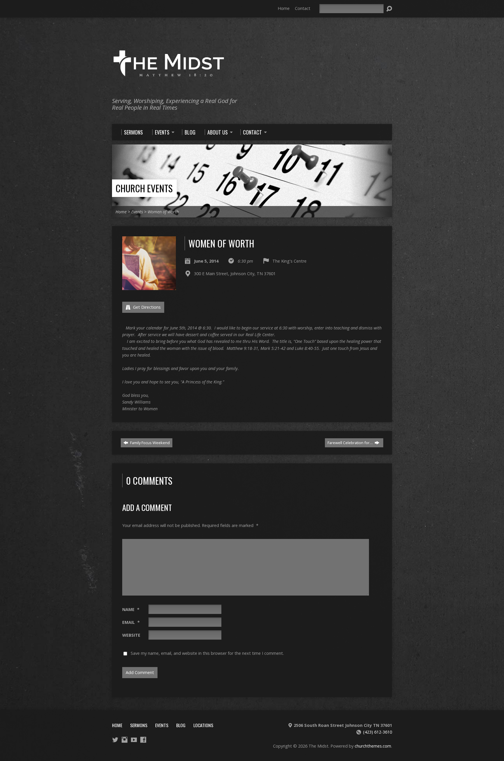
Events (137, 211)
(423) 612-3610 (377, 732)
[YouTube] (134, 740)
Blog (181, 725)
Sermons (138, 725)
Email (131, 622)
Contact (302, 8)
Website (131, 635)
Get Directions (146, 307)
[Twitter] (115, 740)
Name (130, 609)
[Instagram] (124, 740)
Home (284, 8)
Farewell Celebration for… (351, 442)
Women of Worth (163, 211)
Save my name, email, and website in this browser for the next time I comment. (207, 653)
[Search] (389, 9)
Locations (203, 725)
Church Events (144, 188)
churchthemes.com (373, 746)
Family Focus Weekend (149, 442)
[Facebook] (143, 740)
